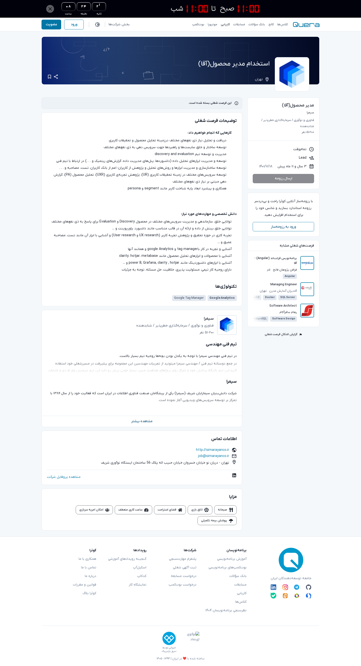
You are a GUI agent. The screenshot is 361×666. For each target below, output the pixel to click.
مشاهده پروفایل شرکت (64, 477)
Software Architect (283, 306)
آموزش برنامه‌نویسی (232, 559)
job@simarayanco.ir (213, 456)
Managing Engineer (283, 285)
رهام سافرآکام (288, 312)
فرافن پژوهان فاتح (285, 270)
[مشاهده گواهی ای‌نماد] (189, 642)
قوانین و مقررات (84, 584)
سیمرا (266, 72)
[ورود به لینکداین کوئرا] (273, 587)
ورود (74, 24)
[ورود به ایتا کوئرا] (285, 595)
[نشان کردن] (49, 76)
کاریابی (242, 593)
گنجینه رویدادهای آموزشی (127, 559)
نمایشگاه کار (137, 584)
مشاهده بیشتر (142, 421)
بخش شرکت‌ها (119, 24)
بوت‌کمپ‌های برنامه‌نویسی (227, 567)
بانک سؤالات (238, 576)
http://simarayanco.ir (212, 450)
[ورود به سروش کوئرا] (308, 595)
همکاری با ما (87, 559)
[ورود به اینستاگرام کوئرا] (285, 587)
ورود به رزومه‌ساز (283, 226)
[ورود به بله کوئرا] (273, 595)
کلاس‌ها (241, 602)
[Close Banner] (50, 9)
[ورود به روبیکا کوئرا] (297, 595)
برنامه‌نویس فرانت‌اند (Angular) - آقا (275, 260)
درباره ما (90, 576)
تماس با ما (88, 567)
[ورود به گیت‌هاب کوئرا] (308, 587)
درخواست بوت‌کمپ (182, 584)
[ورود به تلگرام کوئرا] (297, 587)
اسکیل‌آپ (139, 567)
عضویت (51, 24)
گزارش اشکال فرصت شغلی (281, 334)
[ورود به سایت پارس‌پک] (169, 638)
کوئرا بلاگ (89, 593)
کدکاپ (141, 576)
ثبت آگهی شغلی (184, 567)
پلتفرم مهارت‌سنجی (182, 559)
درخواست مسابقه (183, 576)
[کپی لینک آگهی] (55, 76)
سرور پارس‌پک (169, 651)
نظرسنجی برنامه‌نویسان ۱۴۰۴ (226, 610)
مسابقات (240, 584)
